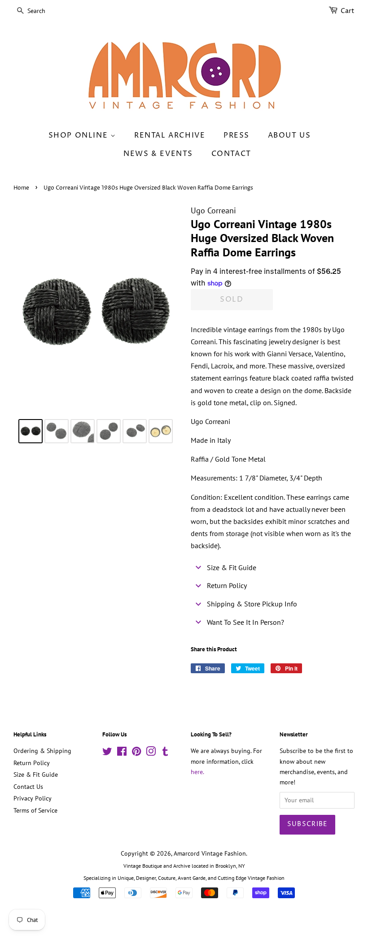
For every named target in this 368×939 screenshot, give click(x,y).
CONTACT (231, 154)
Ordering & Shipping (42, 751)
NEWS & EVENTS (158, 154)
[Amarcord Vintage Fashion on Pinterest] (136, 753)
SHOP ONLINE (79, 135)
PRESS (236, 135)
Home (21, 188)
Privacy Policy (32, 798)
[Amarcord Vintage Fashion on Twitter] (107, 753)
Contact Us (28, 787)
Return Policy (31, 763)
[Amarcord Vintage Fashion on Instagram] (151, 753)
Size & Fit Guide (35, 774)
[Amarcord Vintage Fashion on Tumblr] (165, 753)
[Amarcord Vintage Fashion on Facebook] (122, 753)
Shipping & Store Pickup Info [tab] (252, 603)
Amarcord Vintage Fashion (210, 853)
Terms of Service (35, 810)
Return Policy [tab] (227, 585)
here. (197, 772)
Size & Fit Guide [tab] (231, 567)
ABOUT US (289, 135)
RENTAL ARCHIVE (169, 135)
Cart (348, 11)
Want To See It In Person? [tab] (245, 622)
